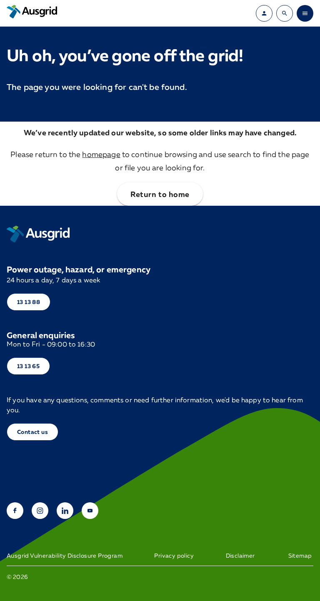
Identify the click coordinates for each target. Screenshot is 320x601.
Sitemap (300, 555)
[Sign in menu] (264, 13)
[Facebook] (15, 510)
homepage (101, 154)
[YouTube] (90, 510)
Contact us (32, 431)
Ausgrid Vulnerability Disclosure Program (64, 555)
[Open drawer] (305, 13)
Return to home (159, 194)
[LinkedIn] (65, 510)
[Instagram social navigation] (40, 510)
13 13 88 (28, 301)
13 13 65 (28, 365)
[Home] (38, 234)
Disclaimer (240, 555)
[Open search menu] (284, 13)
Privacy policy (174, 555)
